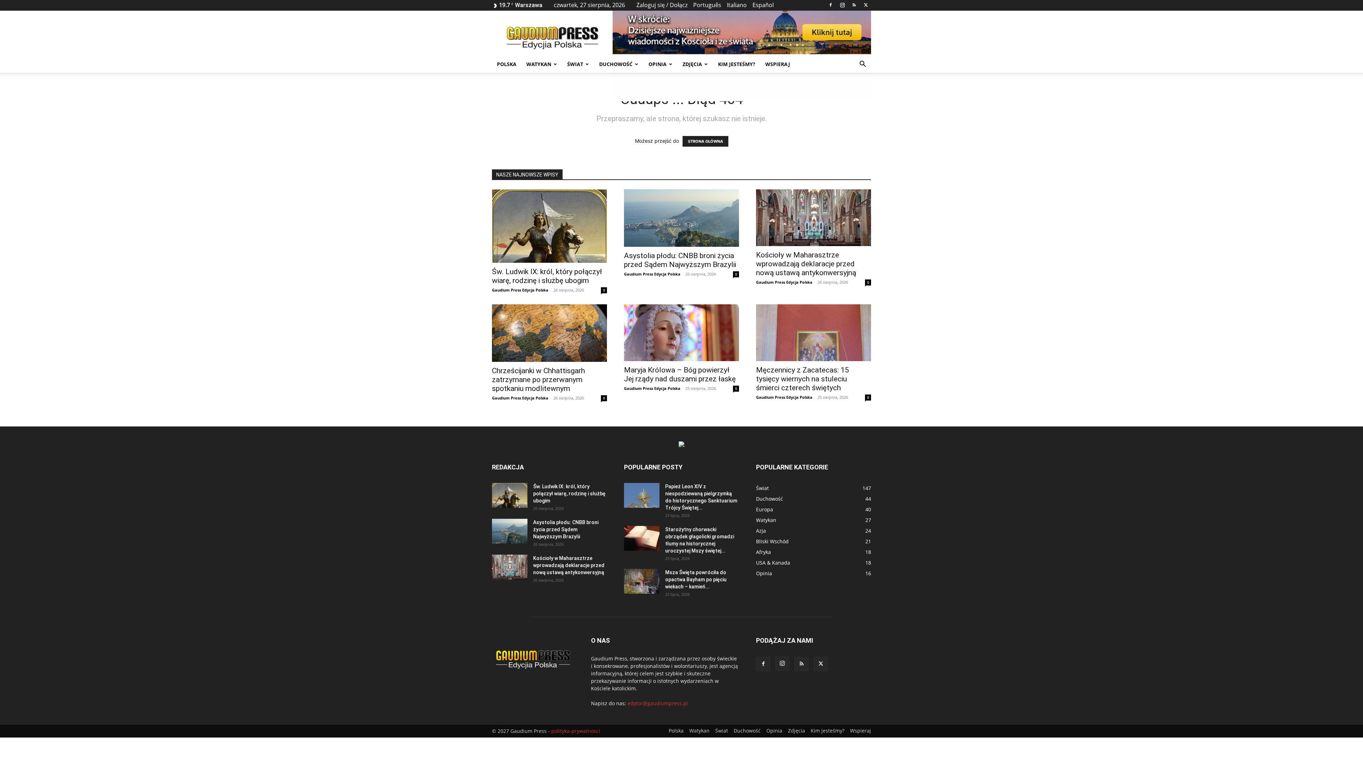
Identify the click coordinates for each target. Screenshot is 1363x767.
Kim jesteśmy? (736, 64)
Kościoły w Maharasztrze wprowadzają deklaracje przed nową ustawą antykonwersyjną (806, 264)
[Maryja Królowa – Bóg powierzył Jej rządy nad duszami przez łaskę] (681, 332)
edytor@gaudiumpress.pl (658, 703)
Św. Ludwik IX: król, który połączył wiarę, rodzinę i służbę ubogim (547, 276)
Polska (506, 64)
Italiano (737, 5)
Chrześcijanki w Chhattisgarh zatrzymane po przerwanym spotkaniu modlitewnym (538, 379)
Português (707, 5)
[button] (862, 64)
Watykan (538, 64)
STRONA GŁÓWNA (705, 141)
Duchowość (616, 64)
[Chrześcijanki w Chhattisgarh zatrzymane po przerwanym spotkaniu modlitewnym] (549, 333)
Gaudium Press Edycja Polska (520, 290)
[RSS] (854, 5)
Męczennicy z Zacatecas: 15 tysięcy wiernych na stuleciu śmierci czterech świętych (802, 379)
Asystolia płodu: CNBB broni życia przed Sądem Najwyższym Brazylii (680, 260)
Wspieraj (777, 64)
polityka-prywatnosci (575, 731)
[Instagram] (842, 5)
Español (763, 5)
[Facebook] (830, 5)
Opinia (657, 64)
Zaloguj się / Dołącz (662, 5)
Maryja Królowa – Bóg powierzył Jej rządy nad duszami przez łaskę (680, 374)
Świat (575, 64)
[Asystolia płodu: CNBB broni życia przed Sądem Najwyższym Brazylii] (681, 218)
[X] (865, 5)
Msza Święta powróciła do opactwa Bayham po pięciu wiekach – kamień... (696, 579)
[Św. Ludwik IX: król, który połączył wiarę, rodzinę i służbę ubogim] (549, 226)
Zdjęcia (692, 64)
